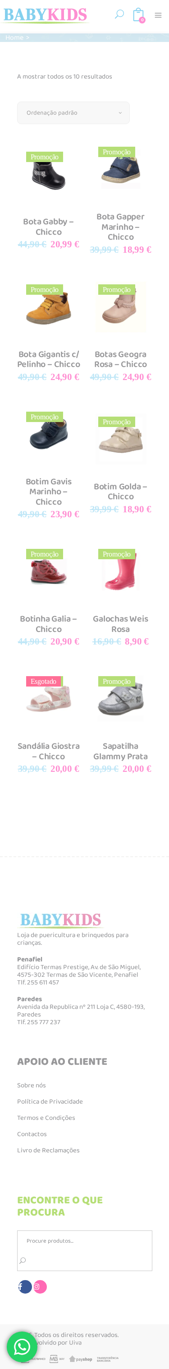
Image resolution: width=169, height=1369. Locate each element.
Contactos (32, 1134)
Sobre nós (31, 1085)
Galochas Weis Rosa (120, 624)
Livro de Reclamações (48, 1150)
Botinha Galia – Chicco (48, 624)
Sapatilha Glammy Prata (120, 751)
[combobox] (73, 113)
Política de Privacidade (50, 1101)
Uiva (75, 1342)
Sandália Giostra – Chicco (49, 751)
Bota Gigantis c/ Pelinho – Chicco (48, 359)
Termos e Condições (46, 1118)
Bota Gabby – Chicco (48, 226)
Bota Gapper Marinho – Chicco (120, 226)
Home (14, 37)
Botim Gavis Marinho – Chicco (49, 491)
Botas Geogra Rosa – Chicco (120, 359)
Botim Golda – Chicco (120, 491)
